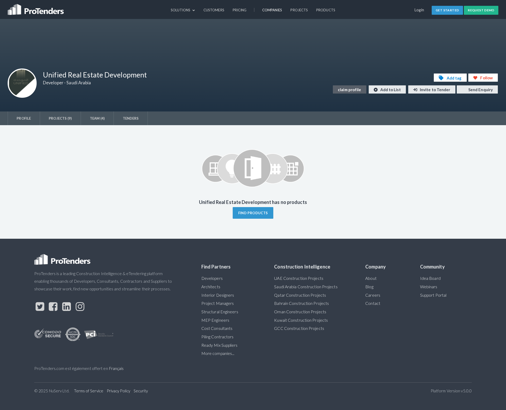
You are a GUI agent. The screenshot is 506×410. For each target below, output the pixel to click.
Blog (369, 286)
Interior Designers (217, 295)
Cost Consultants (217, 328)
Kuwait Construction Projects (301, 320)
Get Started (447, 10)
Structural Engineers (219, 311)
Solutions (181, 10)
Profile (24, 118)
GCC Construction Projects (299, 328)
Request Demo (481, 10)
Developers (212, 278)
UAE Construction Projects (298, 278)
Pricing (240, 10)
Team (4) (97, 118)
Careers (372, 295)
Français (116, 368)
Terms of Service (88, 390)
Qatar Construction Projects (300, 295)
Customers (213, 10)
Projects (299, 10)
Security (141, 390)
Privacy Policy (118, 390)
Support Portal (433, 295)
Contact (372, 303)
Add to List (390, 89)
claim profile (349, 89)
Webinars (428, 286)
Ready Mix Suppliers (219, 345)
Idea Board (430, 278)
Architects (210, 286)
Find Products (253, 213)
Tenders (131, 118)
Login (419, 10)
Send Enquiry (480, 89)
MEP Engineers (215, 320)
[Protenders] (36, 7)
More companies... (218, 353)
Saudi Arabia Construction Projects (305, 286)
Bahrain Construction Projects (301, 303)
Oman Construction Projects (300, 311)
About (370, 278)
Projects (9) (60, 118)
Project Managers (217, 303)
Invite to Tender (434, 89)
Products (325, 10)
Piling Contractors (217, 336)
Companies (272, 10)
